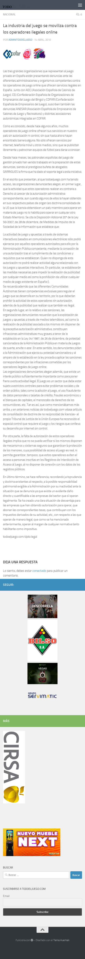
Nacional (9, 14)
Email (6, 896)
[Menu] (80, 5)
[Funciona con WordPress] (32, 940)
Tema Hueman (61, 940)
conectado (39, 571)
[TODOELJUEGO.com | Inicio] (22, 5)
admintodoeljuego (20, 39)
